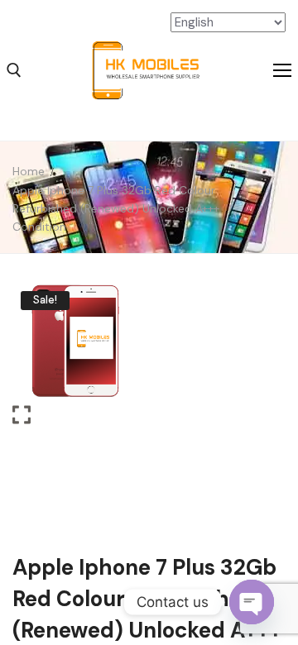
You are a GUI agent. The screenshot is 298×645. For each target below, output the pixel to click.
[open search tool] (14, 70)
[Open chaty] (251, 602)
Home (28, 171)
